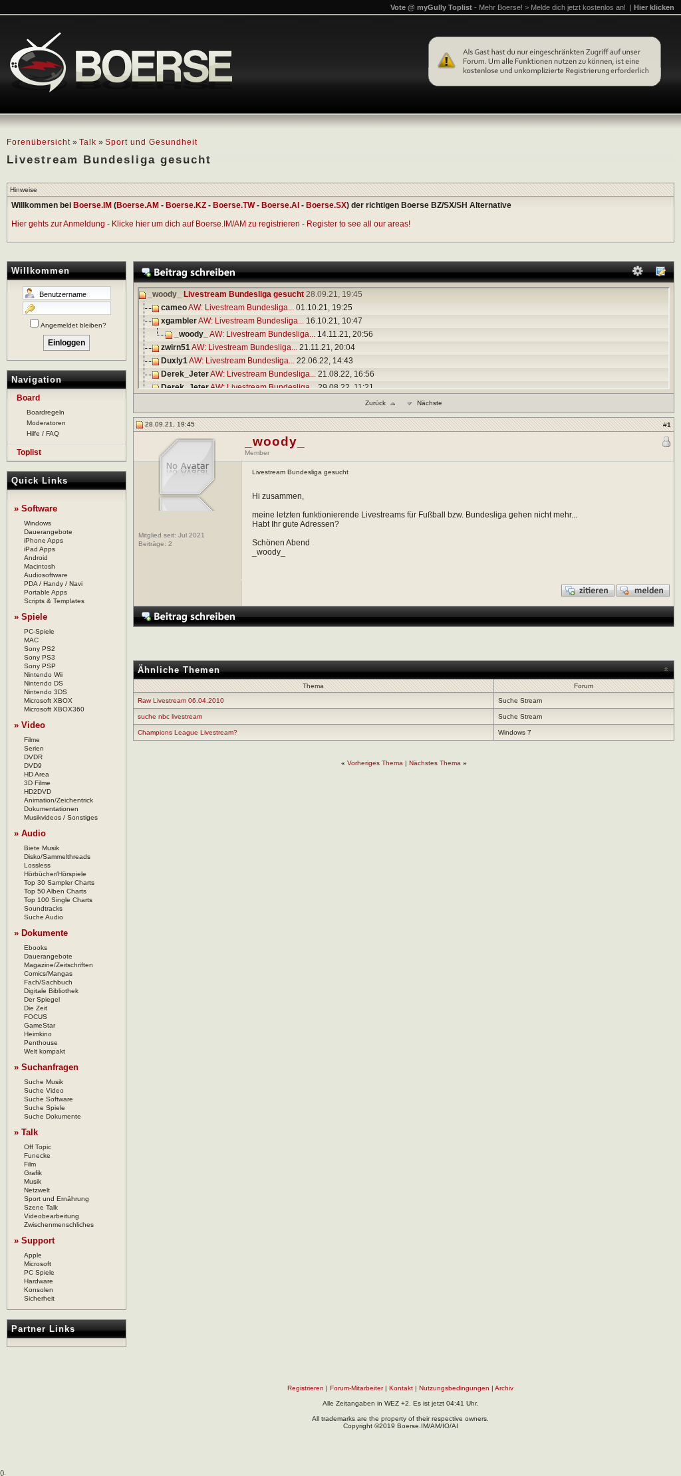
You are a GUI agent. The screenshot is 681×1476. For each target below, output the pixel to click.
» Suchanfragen (46, 1067)
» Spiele (30, 617)
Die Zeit (35, 1008)
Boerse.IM (92, 205)
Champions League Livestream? (187, 732)
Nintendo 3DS (45, 691)
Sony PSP (40, 666)
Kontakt (401, 1388)
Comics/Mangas (48, 973)
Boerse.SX (326, 205)
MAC (31, 640)
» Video (29, 725)
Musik (32, 1181)
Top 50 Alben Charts (55, 891)
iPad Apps (39, 549)
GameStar (39, 1025)
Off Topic (37, 1147)
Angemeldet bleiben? (73, 325)
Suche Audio (43, 917)
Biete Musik (41, 848)
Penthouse (41, 1042)
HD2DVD (37, 791)
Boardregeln (46, 412)
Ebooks (35, 947)
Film (30, 1164)
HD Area (36, 774)
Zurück (375, 403)
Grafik (33, 1172)
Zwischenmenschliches (59, 1224)
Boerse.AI (280, 205)
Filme (32, 739)
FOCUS (35, 1016)
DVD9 (33, 765)
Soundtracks (43, 908)
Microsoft (37, 1263)
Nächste (429, 403)
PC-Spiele (39, 631)
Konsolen (38, 1289)
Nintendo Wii (43, 674)
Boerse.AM (137, 205)
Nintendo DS (43, 683)
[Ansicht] (660, 274)
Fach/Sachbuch (48, 982)
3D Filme (37, 782)
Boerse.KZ (186, 205)
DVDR (33, 757)
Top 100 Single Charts (58, 899)
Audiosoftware (46, 575)
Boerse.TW (234, 205)
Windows (37, 523)
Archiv (504, 1388)
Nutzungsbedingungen (454, 1388)
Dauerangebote (48, 531)
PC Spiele (39, 1272)
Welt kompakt (44, 1051)
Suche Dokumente (52, 1116)
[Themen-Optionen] (637, 274)
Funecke (37, 1155)
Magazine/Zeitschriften (58, 965)
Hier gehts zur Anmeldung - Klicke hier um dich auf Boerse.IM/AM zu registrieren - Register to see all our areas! (210, 224)
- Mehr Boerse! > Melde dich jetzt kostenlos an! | (574, 7)
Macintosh (39, 566)
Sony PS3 (39, 657)
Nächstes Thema (435, 763)
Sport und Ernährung (56, 1198)
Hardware (38, 1281)
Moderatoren (46, 422)
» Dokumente (41, 933)
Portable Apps (45, 592)
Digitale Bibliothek (51, 990)
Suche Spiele (44, 1107)
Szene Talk (41, 1207)
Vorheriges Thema (375, 763)
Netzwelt (37, 1190)
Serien (34, 748)
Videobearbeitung (51, 1216)
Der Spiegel (42, 999)
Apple (33, 1255)
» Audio (30, 833)
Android (36, 557)
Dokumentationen (51, 808)
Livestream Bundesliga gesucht (244, 295)
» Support (34, 1240)
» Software (35, 508)
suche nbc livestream (170, 716)
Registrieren (305, 1388)
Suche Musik (43, 1081)
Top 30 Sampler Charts (59, 882)
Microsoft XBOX (48, 700)
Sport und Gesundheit (151, 142)
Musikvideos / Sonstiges (61, 817)
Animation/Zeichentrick (58, 800)
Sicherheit (39, 1298)
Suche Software (48, 1099)
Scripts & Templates (54, 600)
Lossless (37, 865)
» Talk (26, 1132)
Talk (87, 142)
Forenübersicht (38, 142)
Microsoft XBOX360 (54, 709)
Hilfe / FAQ (43, 433)
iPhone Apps (43, 540)
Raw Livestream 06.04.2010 (181, 700)
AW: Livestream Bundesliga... (241, 308)
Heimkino (38, 1034)
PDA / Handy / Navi (53, 583)
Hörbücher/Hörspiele (55, 873)
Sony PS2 (39, 648)
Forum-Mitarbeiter (356, 1388)
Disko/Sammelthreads (57, 856)
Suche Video (44, 1090)
